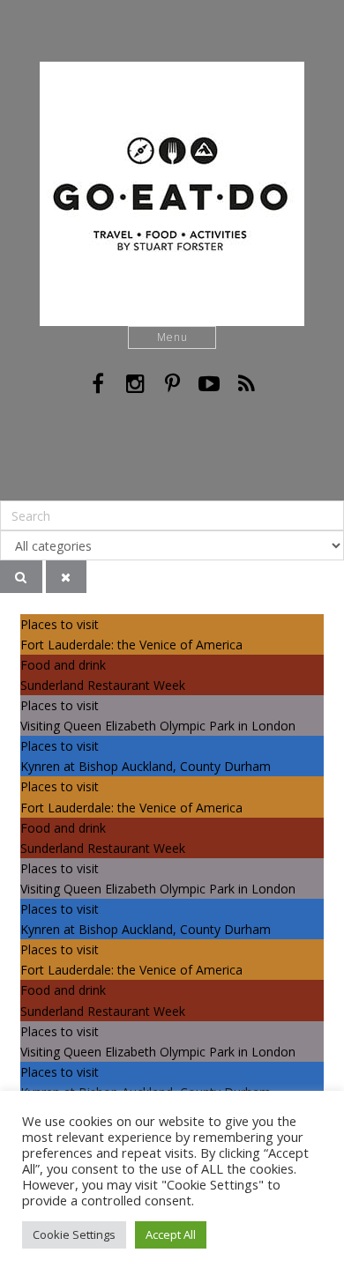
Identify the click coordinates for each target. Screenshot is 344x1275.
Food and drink (63, 664)
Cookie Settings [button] (74, 1234)
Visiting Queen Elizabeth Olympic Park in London (157, 725)
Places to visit (59, 624)
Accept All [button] (171, 1234)
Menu (172, 337)
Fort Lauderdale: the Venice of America (131, 644)
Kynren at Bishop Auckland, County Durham (145, 766)
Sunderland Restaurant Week (102, 685)
